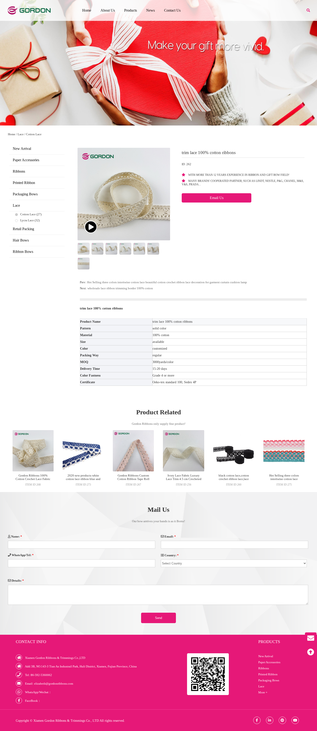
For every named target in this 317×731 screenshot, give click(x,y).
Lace (21, 134)
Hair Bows (21, 240)
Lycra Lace (27, 220)
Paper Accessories (26, 160)
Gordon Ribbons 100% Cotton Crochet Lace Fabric (33, 477)
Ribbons (19, 171)
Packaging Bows (25, 194)
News (150, 10)
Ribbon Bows (23, 252)
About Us (107, 10)
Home (86, 10)
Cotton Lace (34, 134)
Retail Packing (23, 229)
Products (130, 10)
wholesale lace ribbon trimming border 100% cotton (120, 288)
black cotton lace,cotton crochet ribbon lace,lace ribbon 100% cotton (234, 479)
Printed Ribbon (24, 183)
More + (262, 692)
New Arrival (22, 149)
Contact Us (172, 10)
